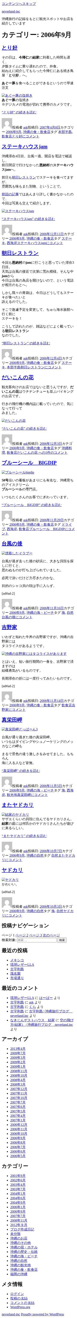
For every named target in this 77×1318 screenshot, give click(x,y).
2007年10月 (18, 1098)
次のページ (51, 935)
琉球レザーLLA (22, 964)
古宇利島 (17, 969)
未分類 (15, 1234)
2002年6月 (18, 1180)
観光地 (12, 795)
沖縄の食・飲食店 (36, 132)
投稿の (19, 1298)
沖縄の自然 (35, 855)
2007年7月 (18, 1102)
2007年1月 (18, 1120)
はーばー (46, 998)
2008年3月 (18, 1084)
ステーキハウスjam (24, 146)
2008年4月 (18, 1080)
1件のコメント (42, 452)
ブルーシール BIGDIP (29, 462)
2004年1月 (18, 1193)
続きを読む (19, 112)
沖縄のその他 (20, 1243)
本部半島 (65, 132)
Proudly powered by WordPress (42, 1314)
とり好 (10, 47)
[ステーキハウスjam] (18, 211)
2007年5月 (18, 1111)
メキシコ (17, 960)
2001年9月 (18, 1176)
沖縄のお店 (18, 1238)
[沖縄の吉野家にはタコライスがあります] (34, 653)
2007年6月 (18, 1107)
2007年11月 (18, 1093)
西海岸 (12, 243)
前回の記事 (10, 194)
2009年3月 (18, 1057)
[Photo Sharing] (17, 95)
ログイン (17, 1294)
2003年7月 (18, 1189)
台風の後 (12, 543)
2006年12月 (18, 1124)
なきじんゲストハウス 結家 (32, 1020)
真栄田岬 (12, 720)
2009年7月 (18, 1053)
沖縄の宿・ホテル (24, 1247)
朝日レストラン (24, 177)
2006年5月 (18, 1156)
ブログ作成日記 (22, 1229)
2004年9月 (18, 1202)
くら (32, 1007)
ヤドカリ (12, 870)
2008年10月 (18, 1075)
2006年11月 (18, 1129)
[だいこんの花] (14, 420)
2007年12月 (18, 1089)
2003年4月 (18, 1184)
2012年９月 (18, 1225)
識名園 (15, 973)
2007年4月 (18, 1116)
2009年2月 (18, 1062)
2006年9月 (13, 132)
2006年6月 (18, 1151)
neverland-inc (11, 11)
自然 (70, 612)
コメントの (22, 1303)
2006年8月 (18, 1142)
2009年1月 (18, 1066)
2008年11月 (18, 1071)
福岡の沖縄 (18, 1274)
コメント (25, 136)
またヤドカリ (18, 805)
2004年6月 (18, 1198)
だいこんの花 (18, 377)
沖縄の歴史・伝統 (24, 1252)
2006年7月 (18, 1147)
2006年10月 (18, 1133)
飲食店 (7, 136)
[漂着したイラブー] (17, 553)
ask (25, 127)
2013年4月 (18, 1048)
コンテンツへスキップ (19, 4)
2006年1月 (18, 1207)
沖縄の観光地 (20, 1265)
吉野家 (9, 627)
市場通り (17, 978)
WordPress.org (20, 1307)
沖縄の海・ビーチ (40, 612)
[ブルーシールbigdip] (18, 472)
